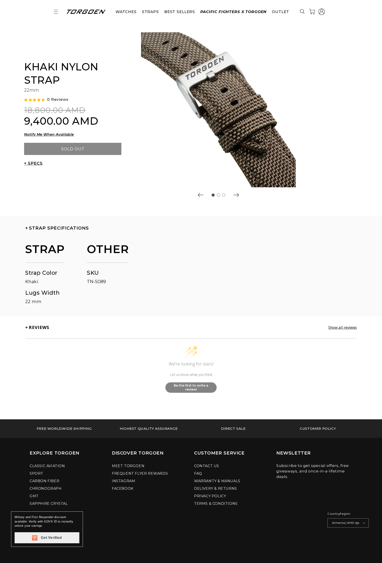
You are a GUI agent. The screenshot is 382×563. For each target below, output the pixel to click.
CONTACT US (206, 466)
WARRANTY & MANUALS (217, 481)
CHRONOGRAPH (46, 488)
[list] (218, 109)
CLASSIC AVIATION (47, 466)
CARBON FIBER (44, 481)
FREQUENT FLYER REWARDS (140, 473)
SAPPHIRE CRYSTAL (49, 503)
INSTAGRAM (123, 481)
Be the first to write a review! (191, 387)
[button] (56, 12)
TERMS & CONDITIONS (216, 503)
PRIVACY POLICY (210, 496)
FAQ (198, 473)
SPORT (36, 473)
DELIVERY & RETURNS (215, 488)
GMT (34, 496)
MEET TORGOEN (128, 466)
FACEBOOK (123, 488)
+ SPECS (33, 163)
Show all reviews (342, 327)
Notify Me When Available (49, 134)
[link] (64, 428)
